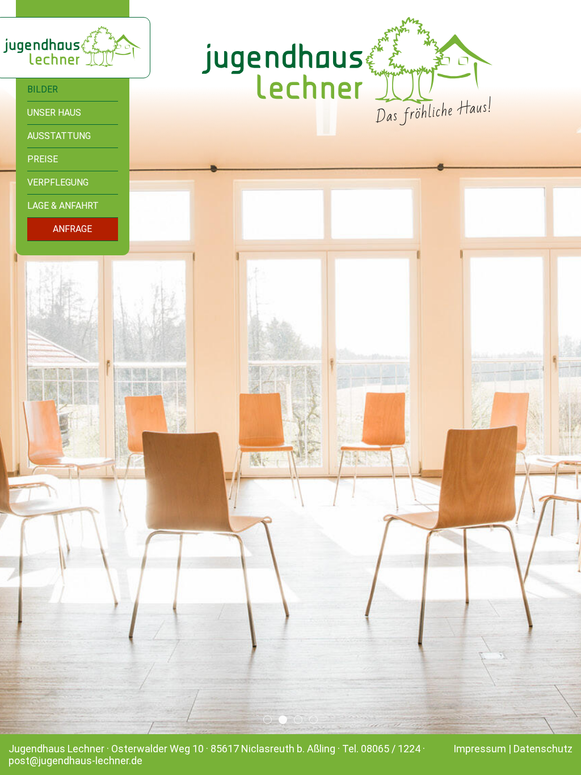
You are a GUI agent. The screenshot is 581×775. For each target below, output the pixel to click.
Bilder (42, 89)
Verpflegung (58, 182)
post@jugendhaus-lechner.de (75, 760)
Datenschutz (542, 749)
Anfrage (72, 229)
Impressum (479, 749)
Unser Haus (54, 112)
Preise (42, 159)
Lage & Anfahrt (63, 205)
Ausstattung (59, 135)
